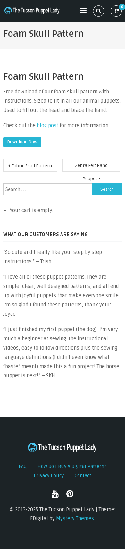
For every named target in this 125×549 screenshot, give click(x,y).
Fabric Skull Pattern (32, 166)
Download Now (22, 142)
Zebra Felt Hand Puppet (91, 167)
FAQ (23, 466)
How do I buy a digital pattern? (72, 466)
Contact (83, 476)
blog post (47, 126)
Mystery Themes (75, 518)
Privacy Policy (49, 476)
